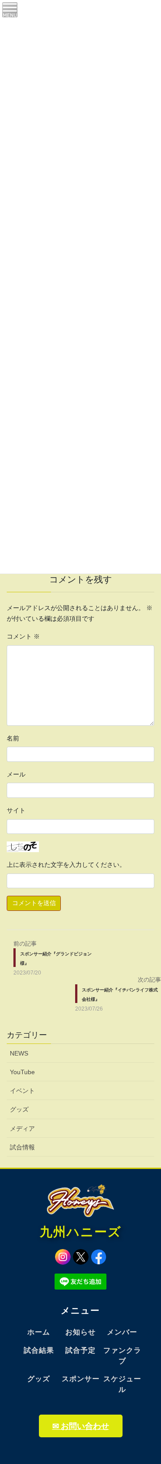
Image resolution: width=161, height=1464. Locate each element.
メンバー (122, 1332)
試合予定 (80, 1350)
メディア (22, 1128)
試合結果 (39, 1350)
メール (16, 774)
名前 (13, 738)
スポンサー (81, 1379)
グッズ (19, 1109)
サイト (16, 810)
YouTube (22, 1072)
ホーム (38, 1332)
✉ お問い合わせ (80, 1426)
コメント (23, 636)
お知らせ (80, 1332)
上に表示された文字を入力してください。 (66, 864)
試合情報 (22, 1147)
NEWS (19, 1053)
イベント (22, 1090)
